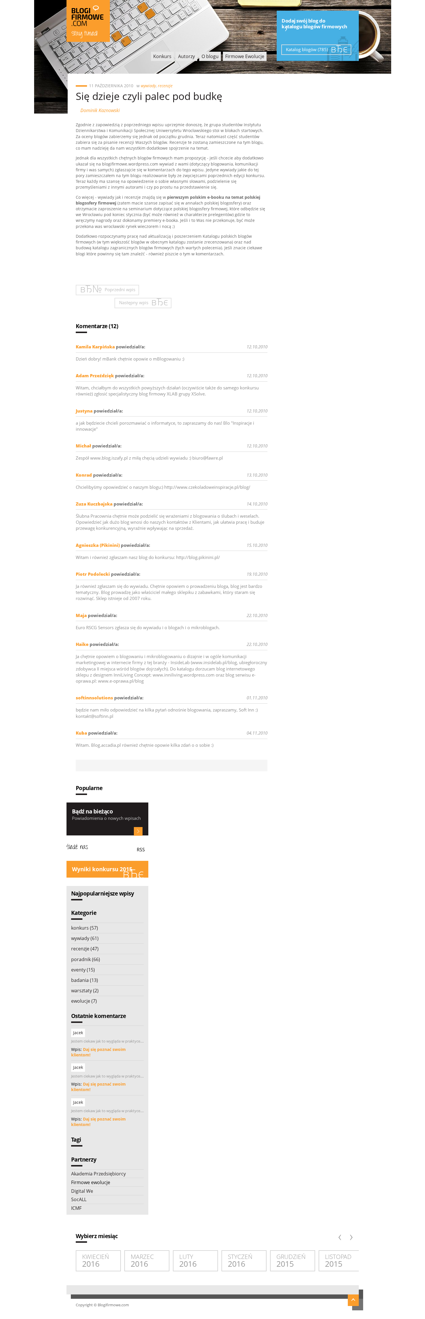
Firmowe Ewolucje (244, 56)
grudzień (291, 1261)
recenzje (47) (85, 948)
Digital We (82, 1191)
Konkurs (162, 56)
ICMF (76, 1208)
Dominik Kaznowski (100, 110)
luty (188, 1261)
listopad (338, 1261)
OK (138, 831)
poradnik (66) (85, 959)
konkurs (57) (84, 928)
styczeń (240, 1261)
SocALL (78, 1199)
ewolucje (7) (84, 1001)
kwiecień (95, 1261)
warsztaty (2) (85, 990)
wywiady (148, 85)
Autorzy (186, 56)
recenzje (165, 85)
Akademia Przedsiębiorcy (98, 1174)
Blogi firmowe (88, 21)
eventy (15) (83, 970)
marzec (142, 1261)
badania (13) (84, 980)
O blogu (210, 56)
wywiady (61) (85, 938)
